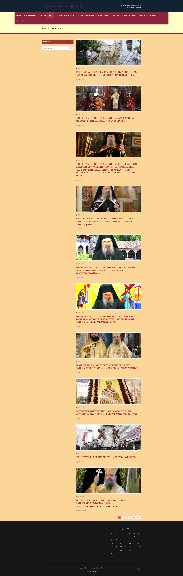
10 (112, 543)
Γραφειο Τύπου (103, 15)
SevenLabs (95, 571)
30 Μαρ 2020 (81, 114)
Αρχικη (18, 15)
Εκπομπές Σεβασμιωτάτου (65, 15)
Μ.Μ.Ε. (51, 15)
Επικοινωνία (20, 21)
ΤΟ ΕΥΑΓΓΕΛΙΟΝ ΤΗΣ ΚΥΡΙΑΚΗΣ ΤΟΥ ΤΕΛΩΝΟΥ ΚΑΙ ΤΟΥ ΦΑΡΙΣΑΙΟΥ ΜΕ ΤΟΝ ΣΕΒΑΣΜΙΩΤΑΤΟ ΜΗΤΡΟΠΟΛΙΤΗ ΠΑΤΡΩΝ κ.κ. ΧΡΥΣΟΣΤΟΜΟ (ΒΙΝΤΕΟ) (107, 319)
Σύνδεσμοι (115, 15)
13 (125, 543)
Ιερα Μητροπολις (30, 15)
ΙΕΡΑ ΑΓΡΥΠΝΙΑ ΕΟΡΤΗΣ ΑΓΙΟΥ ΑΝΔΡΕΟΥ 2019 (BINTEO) (106, 457)
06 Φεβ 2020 (81, 361)
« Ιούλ (112, 557)
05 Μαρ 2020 (81, 215)
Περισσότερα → (81, 79)
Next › (133, 517)
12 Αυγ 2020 (81, 68)
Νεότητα (43, 15)
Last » (138, 517)
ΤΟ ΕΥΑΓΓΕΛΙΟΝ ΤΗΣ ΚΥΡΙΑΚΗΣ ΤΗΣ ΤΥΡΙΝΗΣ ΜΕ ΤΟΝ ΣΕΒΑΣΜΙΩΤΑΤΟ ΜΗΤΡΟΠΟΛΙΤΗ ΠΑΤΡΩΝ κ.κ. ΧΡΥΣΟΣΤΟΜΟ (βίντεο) (106, 270)
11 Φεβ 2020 (81, 312)
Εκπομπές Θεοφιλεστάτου (86, 15)
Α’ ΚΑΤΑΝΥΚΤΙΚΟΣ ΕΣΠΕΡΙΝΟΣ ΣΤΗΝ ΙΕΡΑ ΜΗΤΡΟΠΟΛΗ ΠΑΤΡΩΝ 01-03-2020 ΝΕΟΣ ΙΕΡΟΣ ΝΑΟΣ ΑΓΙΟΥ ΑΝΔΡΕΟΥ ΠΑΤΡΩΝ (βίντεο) (106, 221)
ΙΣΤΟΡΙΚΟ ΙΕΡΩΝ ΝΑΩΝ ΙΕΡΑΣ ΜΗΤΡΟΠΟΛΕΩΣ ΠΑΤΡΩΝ (139, 15)
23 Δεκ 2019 (81, 496)
